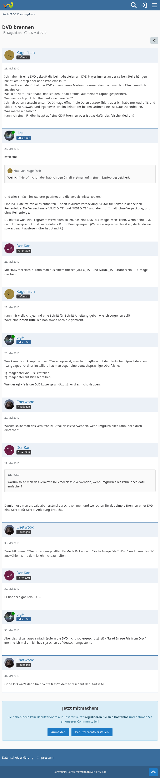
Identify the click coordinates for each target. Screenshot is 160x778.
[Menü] (154, 5)
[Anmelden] (144, 5)
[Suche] (134, 5)
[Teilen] (154, 40)
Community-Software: (80, 772)
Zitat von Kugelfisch (27, 171)
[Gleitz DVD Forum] (7, 5)
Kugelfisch (14, 33)
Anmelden (58, 732)
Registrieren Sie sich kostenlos (106, 717)
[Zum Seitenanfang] (153, 772)
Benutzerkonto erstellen (92, 732)
